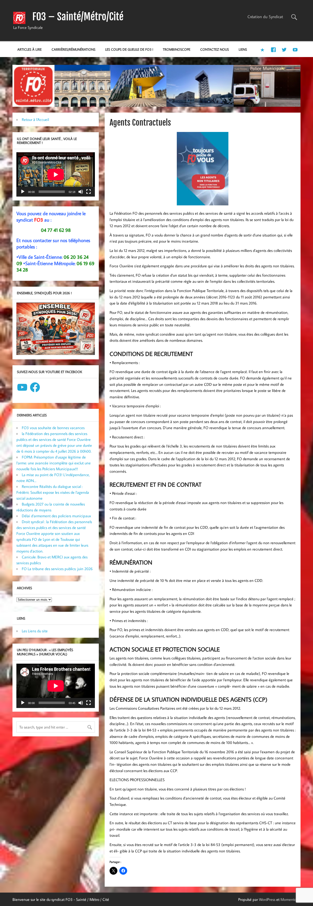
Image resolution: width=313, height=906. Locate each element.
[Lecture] (22, 191)
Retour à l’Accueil (35, 119)
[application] (55, 174)
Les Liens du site (35, 630)
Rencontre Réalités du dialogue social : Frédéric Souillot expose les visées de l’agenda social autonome (52, 492)
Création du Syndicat (265, 16)
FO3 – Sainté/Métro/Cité (77, 17)
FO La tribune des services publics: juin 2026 (57, 568)
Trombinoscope (176, 49)
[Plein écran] (88, 191)
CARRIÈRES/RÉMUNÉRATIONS (73, 49)
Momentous (290, 899)
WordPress (267, 899)
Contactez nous (214, 49)
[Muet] (80, 191)
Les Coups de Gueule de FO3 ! (129, 49)
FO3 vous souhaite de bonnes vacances (53, 427)
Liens (243, 49)
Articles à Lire (29, 49)
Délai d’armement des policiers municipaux (56, 515)
